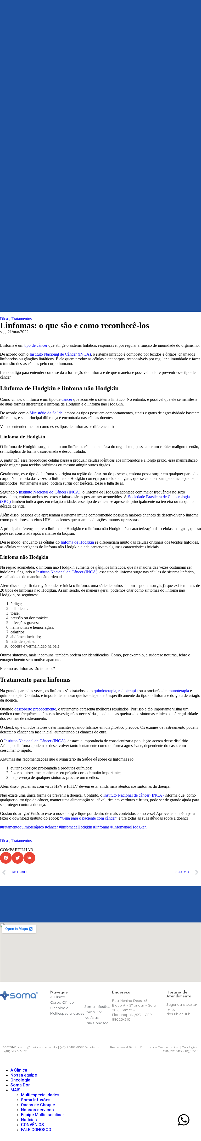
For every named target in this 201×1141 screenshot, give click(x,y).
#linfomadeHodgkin (75, 827)
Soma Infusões (36, 1099)
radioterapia (128, 691)
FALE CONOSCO (36, 1129)
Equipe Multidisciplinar (42, 1114)
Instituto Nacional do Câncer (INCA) (49, 492)
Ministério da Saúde (46, 413)
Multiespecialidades (40, 1094)
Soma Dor (20, 1085)
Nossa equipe (23, 1075)
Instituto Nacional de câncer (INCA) (133, 795)
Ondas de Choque (38, 1104)
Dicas (4, 318)
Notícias (29, 1119)
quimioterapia (105, 691)
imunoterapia (178, 691)
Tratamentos (22, 318)
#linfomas (101, 827)
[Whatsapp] (183, 1119)
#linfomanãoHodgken (128, 827)
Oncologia (20, 1080)
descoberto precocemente (35, 709)
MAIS (15, 1089)
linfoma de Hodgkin (77, 542)
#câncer (51, 827)
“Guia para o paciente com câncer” (89, 818)
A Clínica (18, 1070)
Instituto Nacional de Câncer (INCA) (60, 354)
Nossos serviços (37, 1109)
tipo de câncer (35, 345)
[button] (6, 858)
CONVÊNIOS (32, 1124)
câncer (67, 399)
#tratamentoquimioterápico (22, 827)
